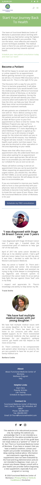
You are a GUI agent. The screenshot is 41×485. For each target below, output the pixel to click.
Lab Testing (20, 392)
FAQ (20, 378)
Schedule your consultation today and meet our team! (20, 55)
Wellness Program (20, 376)
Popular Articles (20, 390)
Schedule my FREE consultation (20, 203)
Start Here (20, 388)
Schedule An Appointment (20, 394)
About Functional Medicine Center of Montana (20, 373)
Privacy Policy (20, 478)
